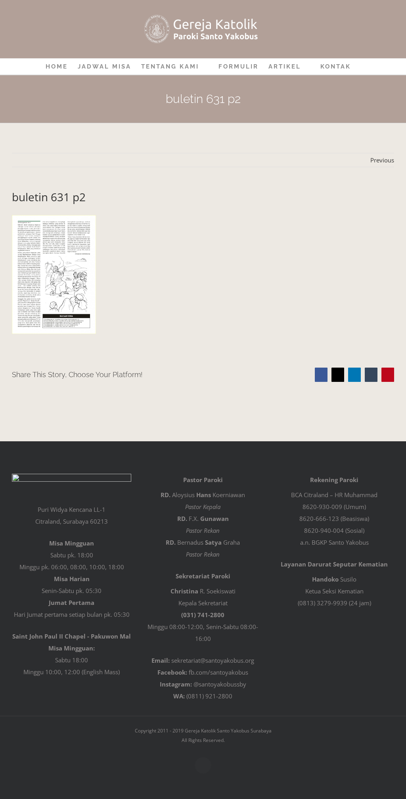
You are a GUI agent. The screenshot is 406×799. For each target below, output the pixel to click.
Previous (382, 160)
